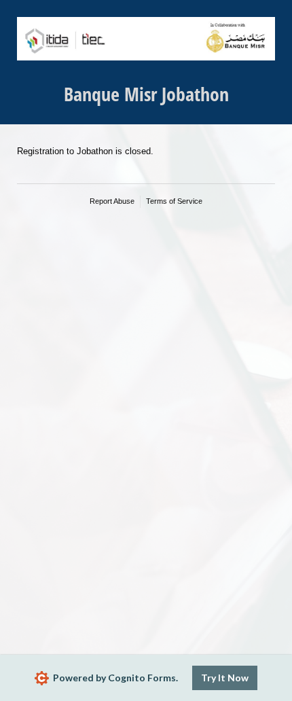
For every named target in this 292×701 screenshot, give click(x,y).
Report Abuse (112, 201)
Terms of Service (174, 201)
